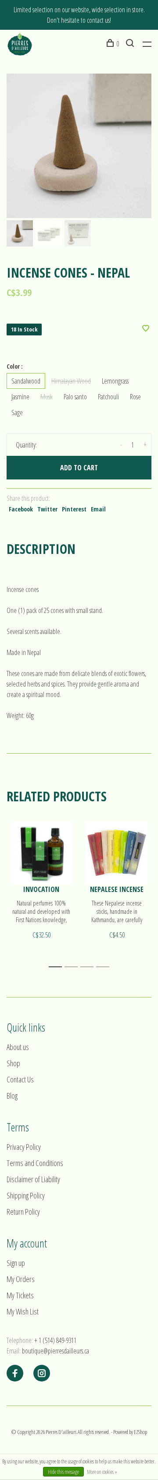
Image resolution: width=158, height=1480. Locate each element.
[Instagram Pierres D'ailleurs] (41, 1373)
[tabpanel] (79, 146)
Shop (13, 1063)
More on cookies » (102, 1472)
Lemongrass (115, 381)
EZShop (140, 1432)
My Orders (21, 1279)
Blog (12, 1095)
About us (18, 1047)
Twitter (47, 509)
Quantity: (26, 445)
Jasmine (20, 397)
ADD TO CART (79, 467)
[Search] (131, 44)
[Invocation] (41, 853)
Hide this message (63, 1472)
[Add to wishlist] (145, 329)
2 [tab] (73, 967)
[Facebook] (15, 1373)
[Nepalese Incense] (117, 853)
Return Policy (23, 1211)
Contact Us (20, 1079)
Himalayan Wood (71, 381)
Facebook (21, 509)
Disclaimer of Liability (33, 1179)
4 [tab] (105, 967)
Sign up (16, 1263)
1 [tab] (58, 967)
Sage (17, 412)
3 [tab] (89, 967)
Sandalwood (25, 381)
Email (98, 509)
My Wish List (23, 1311)
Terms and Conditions (35, 1163)
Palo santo (75, 397)
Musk (46, 397)
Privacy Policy (24, 1147)
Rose (135, 397)
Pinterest (74, 509)
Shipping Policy (26, 1195)
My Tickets (20, 1295)
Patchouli (108, 397)
